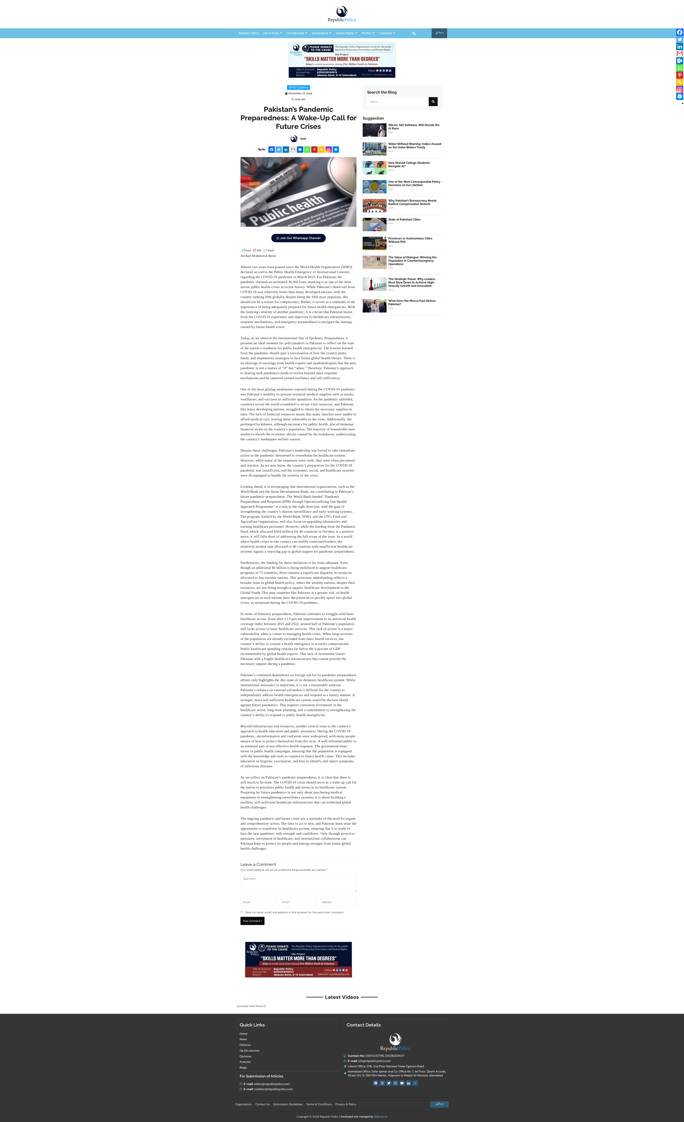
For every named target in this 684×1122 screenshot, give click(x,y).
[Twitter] (279, 149)
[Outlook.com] (300, 149)
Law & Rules (271, 33)
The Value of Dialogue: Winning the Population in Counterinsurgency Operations (412, 261)
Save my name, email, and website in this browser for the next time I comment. (294, 912)
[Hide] (682, 103)
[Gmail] (293, 149)
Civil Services (295, 33)
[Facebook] (271, 149)
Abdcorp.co (380, 1116)
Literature (385, 33)
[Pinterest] (314, 149)
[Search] (433, 101)
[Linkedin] (286, 149)
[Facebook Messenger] (336, 149)
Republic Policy (249, 33)
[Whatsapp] (307, 149)
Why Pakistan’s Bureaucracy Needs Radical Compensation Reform (412, 202)
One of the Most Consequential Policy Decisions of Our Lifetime (414, 183)
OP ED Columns (298, 87)
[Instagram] (328, 149)
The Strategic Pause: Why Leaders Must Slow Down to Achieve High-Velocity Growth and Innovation (411, 282)
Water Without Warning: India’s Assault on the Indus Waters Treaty (414, 145)
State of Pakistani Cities (404, 219)
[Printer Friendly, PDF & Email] (257, 250)
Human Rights (345, 33)
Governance (320, 33)
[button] (414, 33)
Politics (366, 33)
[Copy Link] (321, 149)
